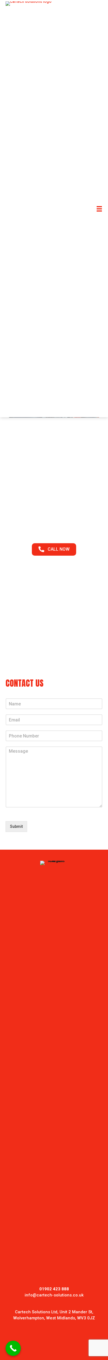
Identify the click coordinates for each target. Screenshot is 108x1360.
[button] (54, 549)
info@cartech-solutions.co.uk (54, 1295)
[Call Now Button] (13, 1348)
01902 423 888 (54, 509)
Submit (16, 826)
